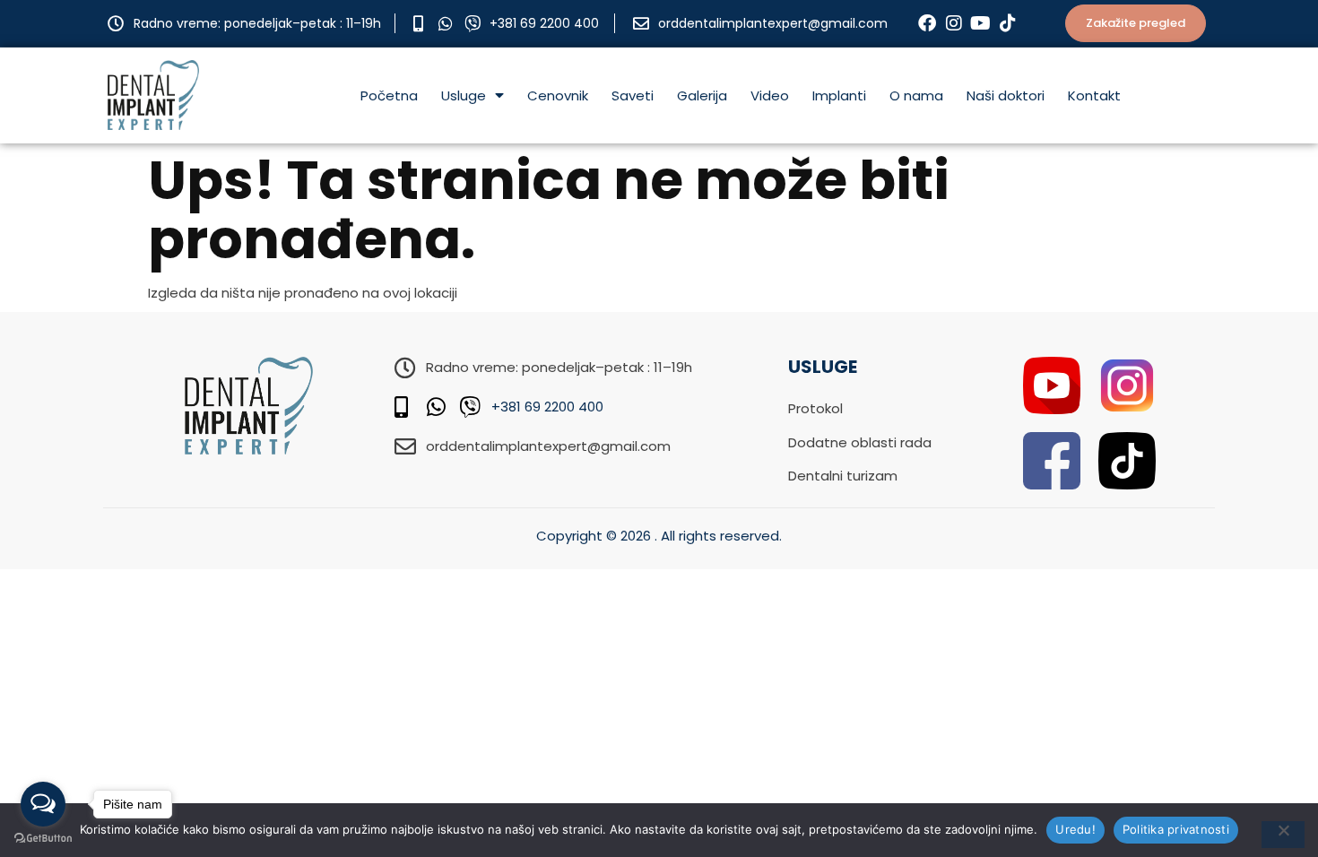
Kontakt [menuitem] (1094, 95)
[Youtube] (981, 23)
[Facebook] (927, 23)
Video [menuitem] (769, 95)
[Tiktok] (1008, 23)
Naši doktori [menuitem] (1006, 95)
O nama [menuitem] (916, 95)
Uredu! (1075, 829)
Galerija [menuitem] (702, 95)
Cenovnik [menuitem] (557, 95)
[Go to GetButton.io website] (43, 838)
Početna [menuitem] (389, 95)
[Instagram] (954, 23)
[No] (1283, 834)
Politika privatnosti (1176, 829)
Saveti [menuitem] (632, 95)
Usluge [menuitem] (463, 95)
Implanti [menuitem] (839, 95)
